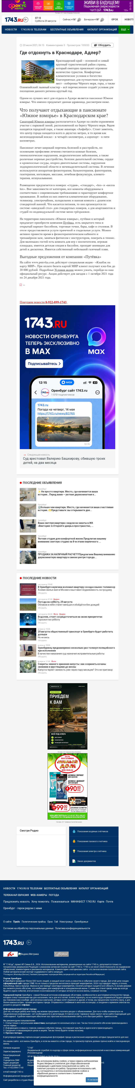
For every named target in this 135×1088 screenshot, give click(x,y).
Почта (109, 901)
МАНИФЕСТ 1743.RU (83, 901)
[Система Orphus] (61, 954)
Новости (11, 29)
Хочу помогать (40, 901)
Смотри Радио (29, 830)
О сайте (7, 921)
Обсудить (104, 45)
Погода (54, 895)
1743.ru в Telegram (33, 29)
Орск (50, 921)
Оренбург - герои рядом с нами (22, 908)
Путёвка (68, 222)
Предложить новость (16, 901)
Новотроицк (66, 921)
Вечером (92, 19)
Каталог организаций (102, 29)
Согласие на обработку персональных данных (28, 928)
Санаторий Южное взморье (37, 121)
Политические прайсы (34, 921)
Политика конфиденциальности (72, 928)
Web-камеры (39, 895)
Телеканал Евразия (16, 895)
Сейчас (70, 19)
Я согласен (93, 1080)
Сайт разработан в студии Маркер (19, 1080)
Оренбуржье (81, 921)
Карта (100, 901)
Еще (125, 29)
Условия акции (64, 270)
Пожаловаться (60, 901)
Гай (56, 921)
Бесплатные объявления (66, 29)
